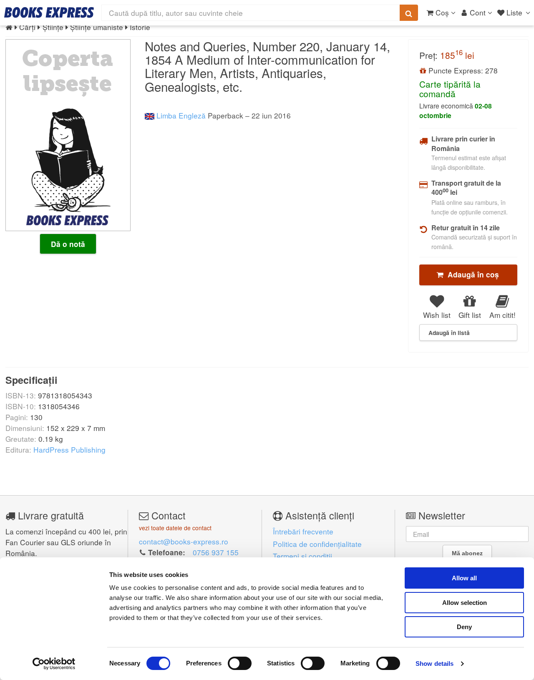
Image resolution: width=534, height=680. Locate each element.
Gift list (469, 315)
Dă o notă (68, 244)
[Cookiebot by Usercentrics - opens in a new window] (54, 663)
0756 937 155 (216, 552)
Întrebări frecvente (303, 531)
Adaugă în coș (471, 274)
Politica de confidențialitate (317, 544)
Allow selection (464, 602)
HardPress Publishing (69, 449)
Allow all (464, 578)
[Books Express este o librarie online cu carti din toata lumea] (49, 12)
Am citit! (502, 315)
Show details (434, 663)
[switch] (240, 663)
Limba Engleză (180, 115)
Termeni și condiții (302, 556)
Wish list (437, 315)
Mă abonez (467, 553)
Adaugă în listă (449, 332)
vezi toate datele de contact (175, 528)
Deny (464, 626)
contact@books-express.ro (183, 541)
